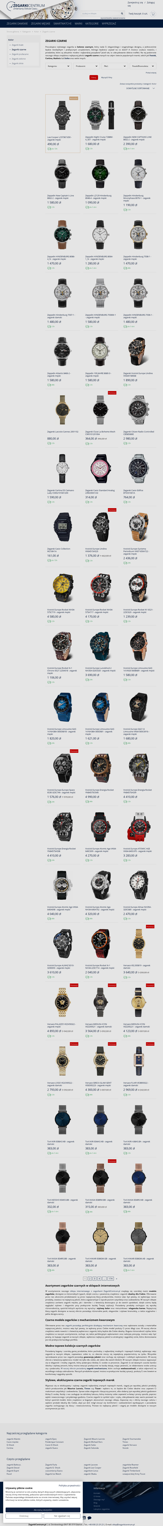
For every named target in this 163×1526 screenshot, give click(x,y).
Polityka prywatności (69, 1485)
